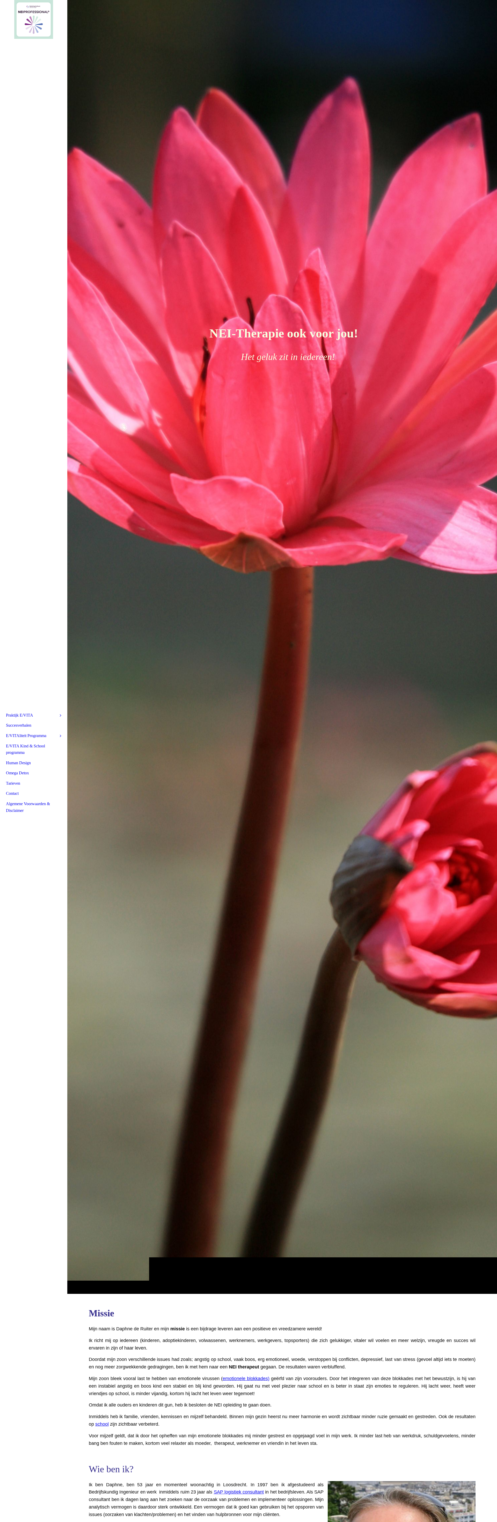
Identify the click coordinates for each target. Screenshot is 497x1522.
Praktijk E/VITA (19, 715)
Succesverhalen (18, 725)
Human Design (18, 763)
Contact (12, 793)
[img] (282, 647)
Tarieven (13, 783)
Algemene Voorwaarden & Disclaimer (28, 807)
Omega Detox (17, 773)
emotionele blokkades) (246, 1378)
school (102, 1424)
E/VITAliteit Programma (26, 735)
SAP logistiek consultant (239, 1492)
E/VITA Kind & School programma (25, 749)
